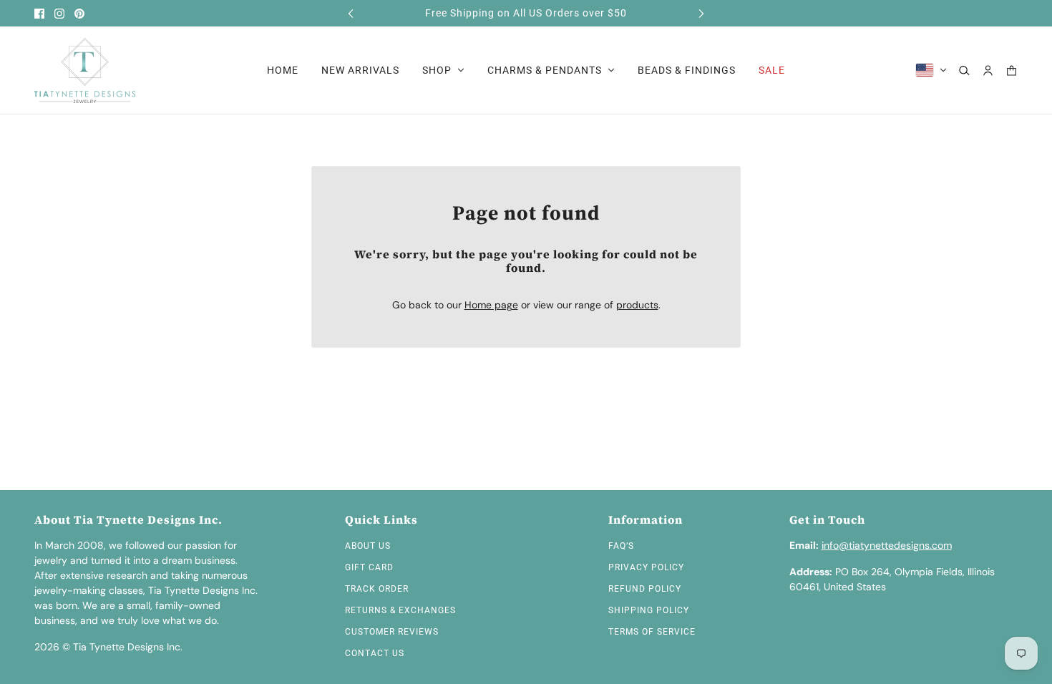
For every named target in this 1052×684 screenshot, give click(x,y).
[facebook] (39, 13)
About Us (368, 546)
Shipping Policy (648, 610)
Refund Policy (644, 589)
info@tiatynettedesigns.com (887, 545)
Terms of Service (652, 632)
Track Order (377, 589)
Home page (491, 304)
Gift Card (369, 567)
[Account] (988, 70)
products (637, 304)
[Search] (964, 70)
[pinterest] (79, 13)
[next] (701, 13)
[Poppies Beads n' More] (84, 70)
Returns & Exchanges (400, 610)
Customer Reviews (392, 632)
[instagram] (59, 13)
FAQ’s (621, 546)
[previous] (351, 13)
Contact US (374, 653)
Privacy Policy (646, 567)
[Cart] (1011, 70)
